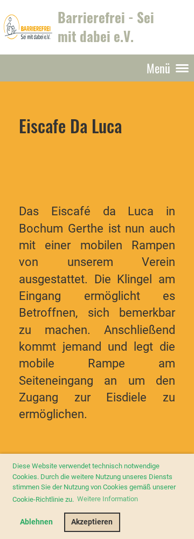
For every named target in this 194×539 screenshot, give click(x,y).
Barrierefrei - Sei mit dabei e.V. (106, 27)
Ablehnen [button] (36, 522)
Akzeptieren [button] (92, 522)
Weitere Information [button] (107, 499)
